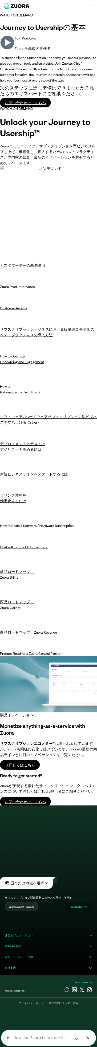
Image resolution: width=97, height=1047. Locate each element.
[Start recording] (76, 1037)
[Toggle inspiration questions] (8, 1038)
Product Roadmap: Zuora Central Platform (31, 653)
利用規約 (54, 1003)
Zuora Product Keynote (17, 286)
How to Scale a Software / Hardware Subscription (37, 525)
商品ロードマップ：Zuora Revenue (28, 632)
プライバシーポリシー (32, 1003)
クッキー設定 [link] (70, 1002)
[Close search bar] (87, 1037)
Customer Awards (13, 307)
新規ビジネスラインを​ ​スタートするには (34, 473)
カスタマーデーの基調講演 (22, 265)
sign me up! (79, 906)
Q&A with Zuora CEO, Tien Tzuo (24, 546)
